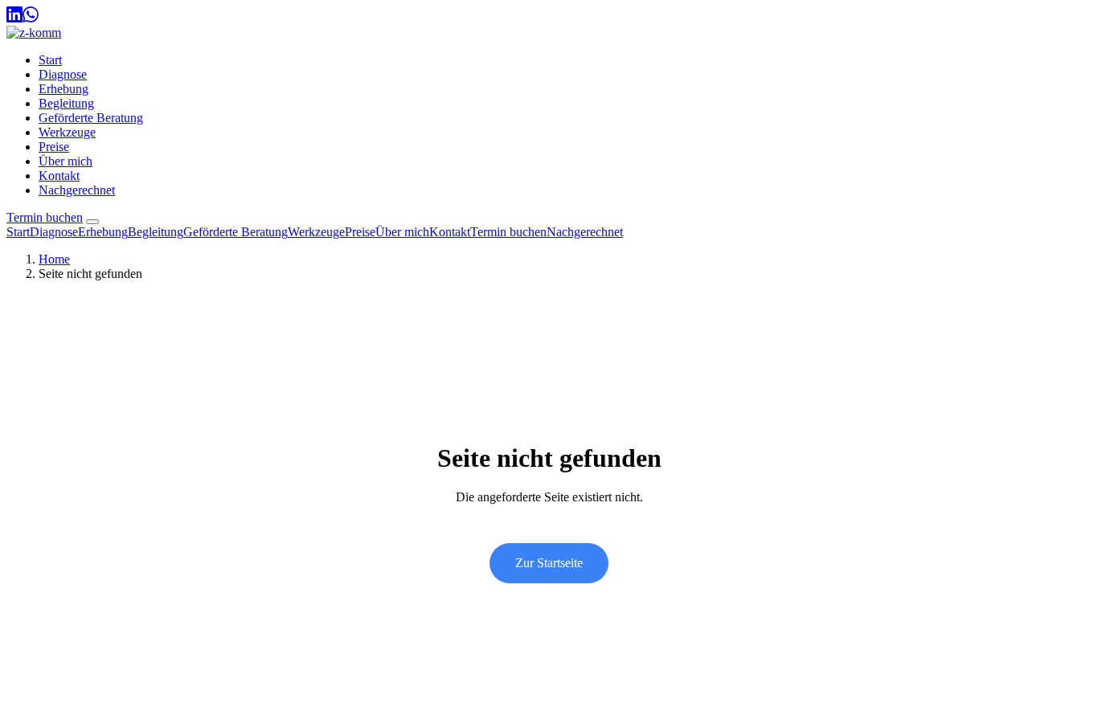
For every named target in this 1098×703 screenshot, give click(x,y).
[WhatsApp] (31, 18)
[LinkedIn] (14, 18)
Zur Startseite (549, 563)
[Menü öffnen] (92, 221)
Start (50, 60)
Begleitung (66, 103)
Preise (54, 146)
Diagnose (63, 74)
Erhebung (63, 89)
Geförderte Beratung (91, 118)
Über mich (65, 161)
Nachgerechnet (77, 190)
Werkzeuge (67, 132)
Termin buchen (44, 217)
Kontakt (59, 175)
